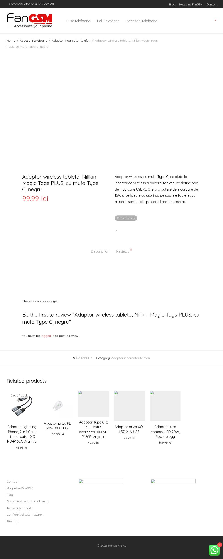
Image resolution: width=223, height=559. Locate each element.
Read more (22, 447)
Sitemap (13, 521)
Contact (211, 4)
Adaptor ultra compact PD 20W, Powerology (165, 432)
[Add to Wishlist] (117, 229)
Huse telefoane (78, 21)
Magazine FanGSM (191, 4)
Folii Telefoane (108, 21)
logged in (47, 336)
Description (100, 251)
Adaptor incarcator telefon (71, 40)
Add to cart (57, 434)
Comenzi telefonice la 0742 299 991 (31, 4)
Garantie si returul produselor (28, 501)
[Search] (183, 21)
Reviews (124, 251)
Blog (172, 4)
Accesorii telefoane (142, 21)
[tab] (100, 251)
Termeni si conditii (19, 508)
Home (11, 40)
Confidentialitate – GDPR (24, 515)
